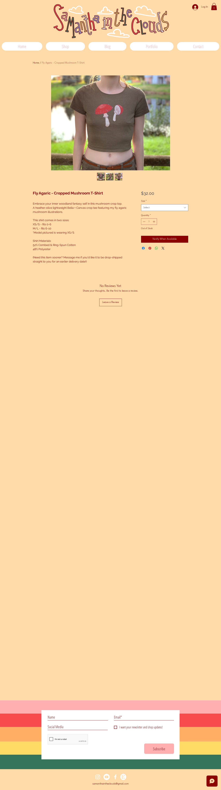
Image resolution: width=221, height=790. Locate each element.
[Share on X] (163, 248)
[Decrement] (144, 222)
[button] (214, 6)
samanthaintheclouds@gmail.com (110, 784)
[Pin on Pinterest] (150, 248)
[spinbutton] (149, 222)
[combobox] (164, 207)
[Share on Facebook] (143, 248)
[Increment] (154, 222)
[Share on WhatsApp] (156, 248)
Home (36, 63)
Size (144, 201)
